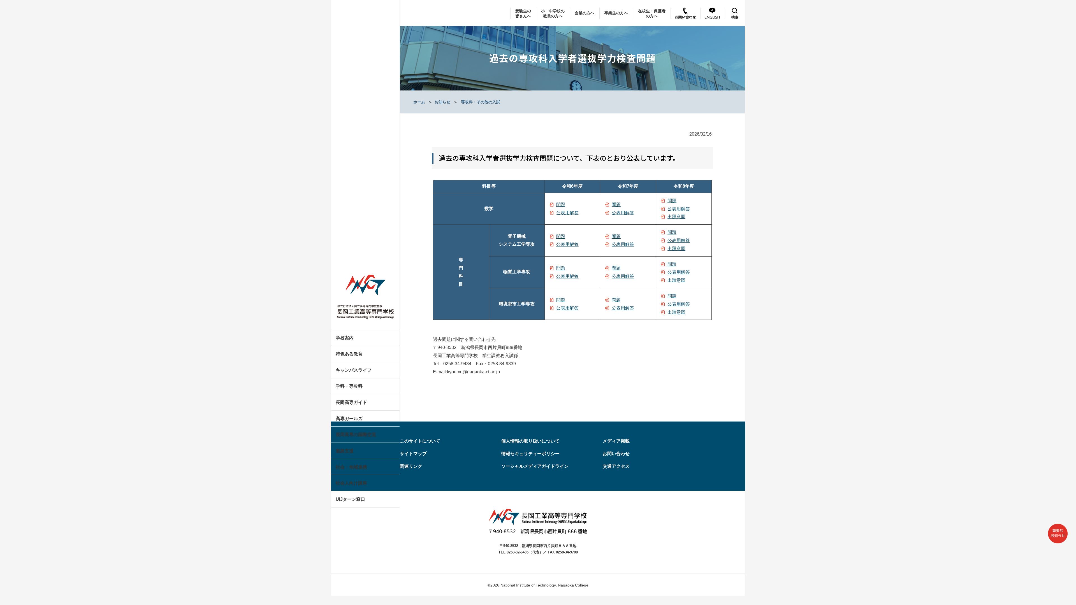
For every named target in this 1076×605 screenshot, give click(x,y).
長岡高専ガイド (351, 402)
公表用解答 (567, 212)
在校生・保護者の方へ (651, 13)
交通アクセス (616, 466)
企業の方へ (584, 13)
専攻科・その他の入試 (480, 102)
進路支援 (345, 450)
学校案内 (345, 338)
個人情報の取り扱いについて (530, 441)
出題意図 (676, 216)
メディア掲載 (616, 441)
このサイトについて (420, 441)
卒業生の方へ (616, 13)
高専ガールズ (349, 418)
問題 (560, 204)
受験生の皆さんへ (523, 13)
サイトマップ (413, 453)
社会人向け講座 (351, 483)
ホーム (419, 102)
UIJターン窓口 (350, 499)
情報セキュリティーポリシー (530, 453)
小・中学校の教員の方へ (553, 13)
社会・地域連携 (351, 467)
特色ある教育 (349, 354)
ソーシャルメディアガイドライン (535, 466)
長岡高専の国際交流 (356, 434)
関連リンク (411, 466)
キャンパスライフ (354, 370)
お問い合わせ (616, 453)
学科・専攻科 (349, 386)
